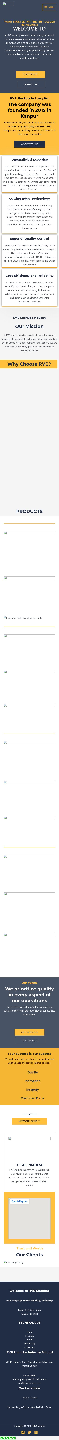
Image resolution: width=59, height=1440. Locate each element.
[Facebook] (23, 1432)
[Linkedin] (36, 1432)
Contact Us (29, 1347)
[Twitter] (29, 1432)
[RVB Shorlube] (8, 7)
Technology (29, 1343)
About (29, 1339)
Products (29, 1335)
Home (30, 1332)
